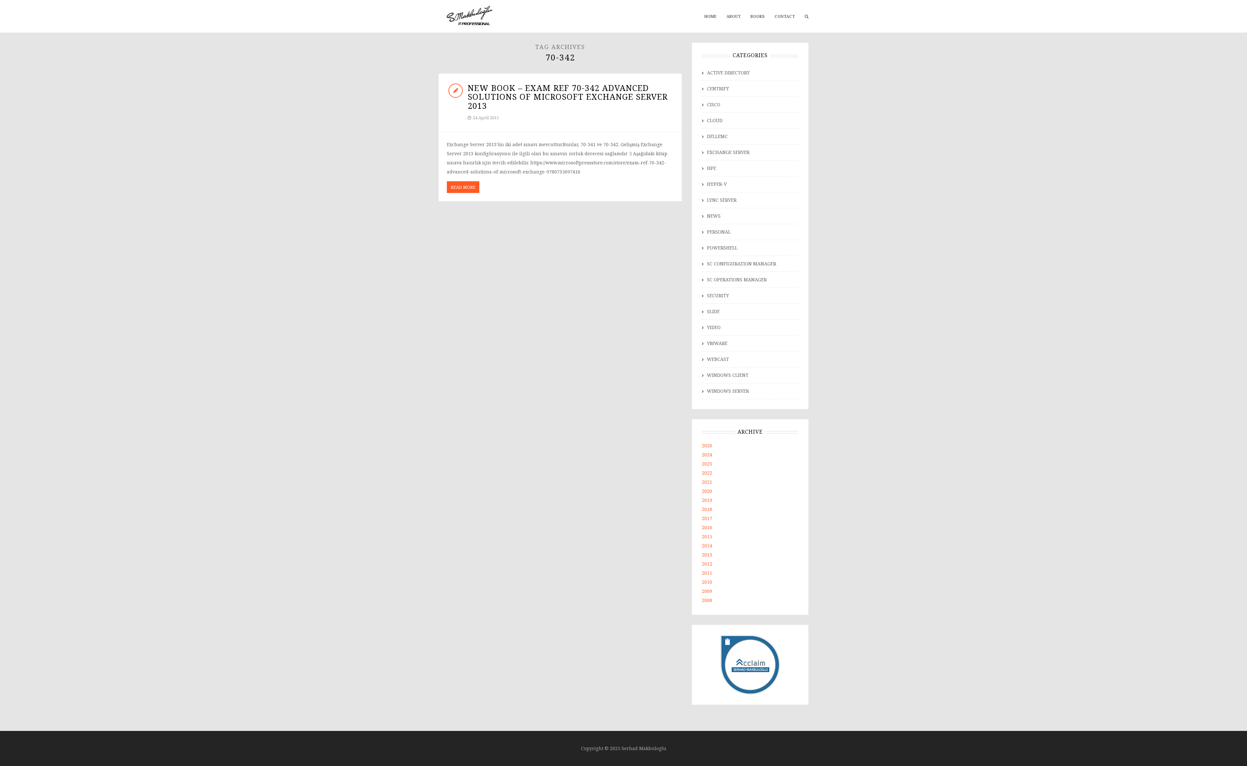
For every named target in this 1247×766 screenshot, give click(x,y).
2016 (707, 527)
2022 (707, 473)
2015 (707, 536)
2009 (707, 591)
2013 (707, 555)
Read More (463, 187)
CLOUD (715, 120)
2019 (707, 500)
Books (757, 16)
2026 (707, 445)
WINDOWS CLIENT (728, 375)
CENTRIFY (718, 88)
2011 (707, 573)
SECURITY (718, 295)
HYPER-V (717, 184)
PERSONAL (719, 232)
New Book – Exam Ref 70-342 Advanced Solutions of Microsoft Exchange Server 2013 (568, 96)
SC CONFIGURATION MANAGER (741, 264)
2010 (707, 582)
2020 (707, 491)
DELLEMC (717, 136)
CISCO (713, 104)
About (733, 16)
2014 (707, 546)
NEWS (714, 216)
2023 (707, 464)
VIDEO (714, 327)
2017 (707, 518)
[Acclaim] (750, 664)
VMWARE (717, 343)
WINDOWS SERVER (728, 391)
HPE (711, 168)
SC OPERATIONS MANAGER (737, 279)
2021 (707, 482)
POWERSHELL (722, 248)
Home (710, 16)
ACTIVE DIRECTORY (728, 73)
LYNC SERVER (722, 200)
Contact (785, 16)
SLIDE (713, 311)
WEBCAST (718, 359)
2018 (707, 509)
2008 (707, 600)
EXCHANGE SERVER (728, 152)
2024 (707, 455)
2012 (707, 564)
